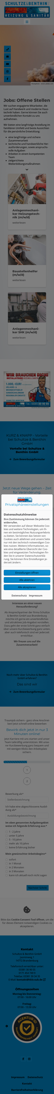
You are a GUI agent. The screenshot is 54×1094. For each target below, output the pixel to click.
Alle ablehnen (27, 580)
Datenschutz (19, 595)
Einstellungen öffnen (27, 572)
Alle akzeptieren (27, 587)
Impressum (35, 595)
